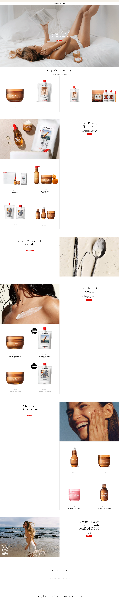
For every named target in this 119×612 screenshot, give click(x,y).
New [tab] (53, 74)
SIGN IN (112, 3)
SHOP (3, 3)
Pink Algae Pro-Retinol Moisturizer (74, 508)
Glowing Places (15, 192)
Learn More (89, 535)
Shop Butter (89, 299)
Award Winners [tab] (64, 74)
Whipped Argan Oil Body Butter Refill (45, 356)
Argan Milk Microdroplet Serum (74, 474)
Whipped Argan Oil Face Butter (104, 474)
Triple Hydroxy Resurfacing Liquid (104, 508)
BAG (115, 3)
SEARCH (107, 3)
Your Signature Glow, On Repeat (15, 226)
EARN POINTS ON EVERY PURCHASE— (59, 0)
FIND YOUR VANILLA (29, 250)
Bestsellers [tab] (57, 74)
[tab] (51, 578)
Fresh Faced (44, 227)
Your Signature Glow (45, 191)
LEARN (7, 3)
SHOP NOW (59, 40)
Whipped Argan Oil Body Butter (15, 356)
